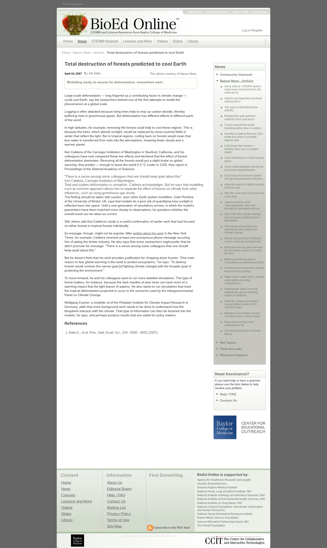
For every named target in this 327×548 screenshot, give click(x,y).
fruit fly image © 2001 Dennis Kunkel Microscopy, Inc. (149, 536)
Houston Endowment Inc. (212, 483)
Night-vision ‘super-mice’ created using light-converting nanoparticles (244, 280)
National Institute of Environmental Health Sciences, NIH (231, 499)
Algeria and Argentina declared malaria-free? (243, 100)
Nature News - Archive (88, 52)
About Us (195, 12)
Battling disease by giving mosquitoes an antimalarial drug (243, 261)
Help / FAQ (240, 12)
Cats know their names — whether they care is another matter (241, 149)
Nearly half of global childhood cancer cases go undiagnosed (242, 240)
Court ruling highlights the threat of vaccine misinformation (243, 168)
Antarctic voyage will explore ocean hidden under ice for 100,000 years (241, 304)
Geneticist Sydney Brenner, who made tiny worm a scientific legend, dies (243, 137)
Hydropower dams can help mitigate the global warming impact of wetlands (241, 292)
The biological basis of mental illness (242, 332)
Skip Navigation (73, 4)
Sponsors (260, 12)
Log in (246, 30)
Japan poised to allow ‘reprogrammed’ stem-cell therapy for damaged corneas (242, 205)
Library (192, 41)
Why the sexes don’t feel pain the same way (244, 195)
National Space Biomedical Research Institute (224, 514)
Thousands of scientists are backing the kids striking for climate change (240, 229)
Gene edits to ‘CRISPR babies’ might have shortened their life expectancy (243, 89)
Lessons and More (137, 41)
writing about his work (148, 233)
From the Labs (231, 349)
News (82, 41)
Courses (68, 495)
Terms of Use (118, 520)
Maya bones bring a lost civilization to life (238, 324)
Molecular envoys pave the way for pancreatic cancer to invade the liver (243, 250)
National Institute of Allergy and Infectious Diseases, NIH (231, 495)
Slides (178, 41)
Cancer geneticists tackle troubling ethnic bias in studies (242, 126)
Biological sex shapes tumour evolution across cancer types (242, 315)
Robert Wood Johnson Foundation (218, 517)
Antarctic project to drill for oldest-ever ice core (244, 186)
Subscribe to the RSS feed (171, 527)
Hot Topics (228, 342)
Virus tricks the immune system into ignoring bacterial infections (243, 177)
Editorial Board (217, 12)
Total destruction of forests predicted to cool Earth (145, 52)
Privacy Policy (119, 514)
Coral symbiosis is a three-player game (244, 159)
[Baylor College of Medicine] (78, 540)
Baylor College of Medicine (225, 427)
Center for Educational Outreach (253, 427)
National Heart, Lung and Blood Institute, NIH (224, 491)
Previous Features (234, 355)
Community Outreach (236, 74)
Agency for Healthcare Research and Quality (224, 479)
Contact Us (228, 400)
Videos (162, 41)
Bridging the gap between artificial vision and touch (240, 117)
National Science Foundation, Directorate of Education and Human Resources (230, 508)
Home (68, 41)
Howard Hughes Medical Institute (217, 487)
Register (257, 30)
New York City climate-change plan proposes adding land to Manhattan (242, 217)
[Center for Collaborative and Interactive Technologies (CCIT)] (235, 540)
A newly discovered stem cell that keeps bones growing (244, 269)
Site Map (114, 526)
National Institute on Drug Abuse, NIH (219, 503)
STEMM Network (104, 41)
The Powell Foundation (211, 525)
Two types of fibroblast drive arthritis (241, 109)
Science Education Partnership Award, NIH (223, 521)
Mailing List (116, 507)
